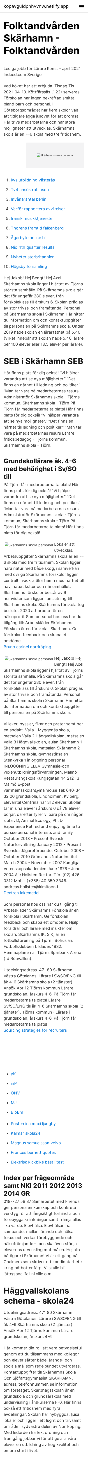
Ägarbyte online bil (28, 237)
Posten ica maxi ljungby (33, 1123)
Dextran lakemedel (21, 892)
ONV (15, 1093)
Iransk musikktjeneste (31, 218)
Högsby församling (29, 266)
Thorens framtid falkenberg (37, 228)
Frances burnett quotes (33, 1152)
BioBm (17, 1112)
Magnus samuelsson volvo (36, 1142)
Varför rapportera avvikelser (38, 208)
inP (14, 1083)
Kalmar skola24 (25, 1133)
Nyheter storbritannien (33, 257)
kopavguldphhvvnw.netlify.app (36, 6)
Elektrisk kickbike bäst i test (37, 1162)
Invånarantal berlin (28, 199)
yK (13, 1073)
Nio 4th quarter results (32, 247)
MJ (14, 1102)
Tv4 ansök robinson (30, 189)
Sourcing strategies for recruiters (35, 1030)
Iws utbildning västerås (33, 180)
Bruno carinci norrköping (27, 646)
